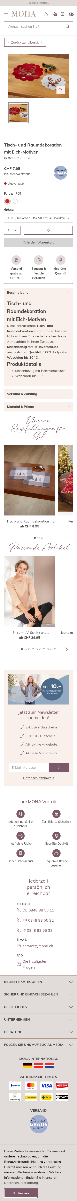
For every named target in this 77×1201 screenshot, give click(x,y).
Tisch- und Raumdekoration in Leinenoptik (29, 521)
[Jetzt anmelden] (59, 767)
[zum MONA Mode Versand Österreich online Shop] (38, 1065)
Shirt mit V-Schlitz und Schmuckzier (30, 632)
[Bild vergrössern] (60, 90)
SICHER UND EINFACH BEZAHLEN (31, 994)
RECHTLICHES (15, 1007)
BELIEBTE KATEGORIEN (23, 982)
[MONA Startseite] (23, 14)
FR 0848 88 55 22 (38, 920)
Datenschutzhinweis (38, 778)
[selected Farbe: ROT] (7, 201)
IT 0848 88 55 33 (38, 930)
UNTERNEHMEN (17, 1019)
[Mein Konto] (46, 14)
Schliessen (21, 1193)
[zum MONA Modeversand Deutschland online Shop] (27, 1065)
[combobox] (38, 26)
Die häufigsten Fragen (35, 964)
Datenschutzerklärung (21, 1183)
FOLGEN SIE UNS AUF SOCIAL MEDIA (33, 1045)
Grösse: (9, 210)
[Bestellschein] (63, 14)
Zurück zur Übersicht (27, 42)
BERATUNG (13, 1032)
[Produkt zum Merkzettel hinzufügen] (48, 230)
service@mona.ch (38, 945)
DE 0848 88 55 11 (38, 910)
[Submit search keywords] (67, 26)
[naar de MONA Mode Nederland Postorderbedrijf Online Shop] (49, 1065)
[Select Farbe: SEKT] (15, 201)
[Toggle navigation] (6, 14)
